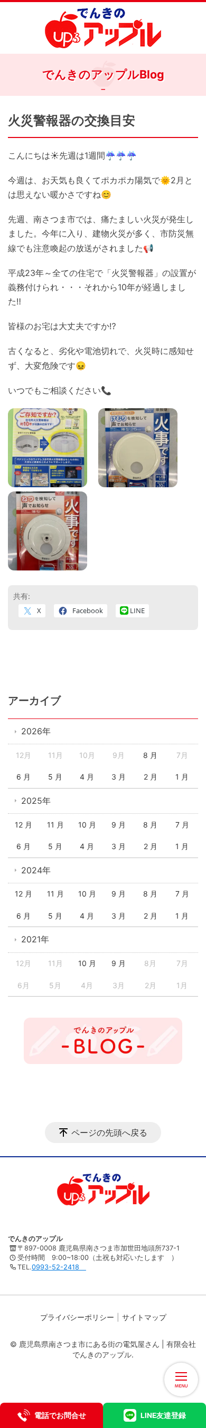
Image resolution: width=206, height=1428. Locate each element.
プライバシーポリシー (77, 1317)
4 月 (87, 776)
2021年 (35, 939)
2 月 (150, 776)
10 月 (87, 824)
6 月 (23, 776)
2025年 (36, 800)
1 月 (182, 776)
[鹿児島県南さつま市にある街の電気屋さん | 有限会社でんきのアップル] (103, 27)
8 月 (150, 755)
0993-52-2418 (59, 1267)
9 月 (118, 824)
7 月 (182, 824)
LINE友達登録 (163, 1415)
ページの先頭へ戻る (109, 1132)
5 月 (55, 776)
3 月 (118, 776)
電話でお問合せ (60, 1415)
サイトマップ (144, 1317)
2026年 (36, 731)
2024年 (36, 870)
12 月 (23, 824)
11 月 (55, 824)
